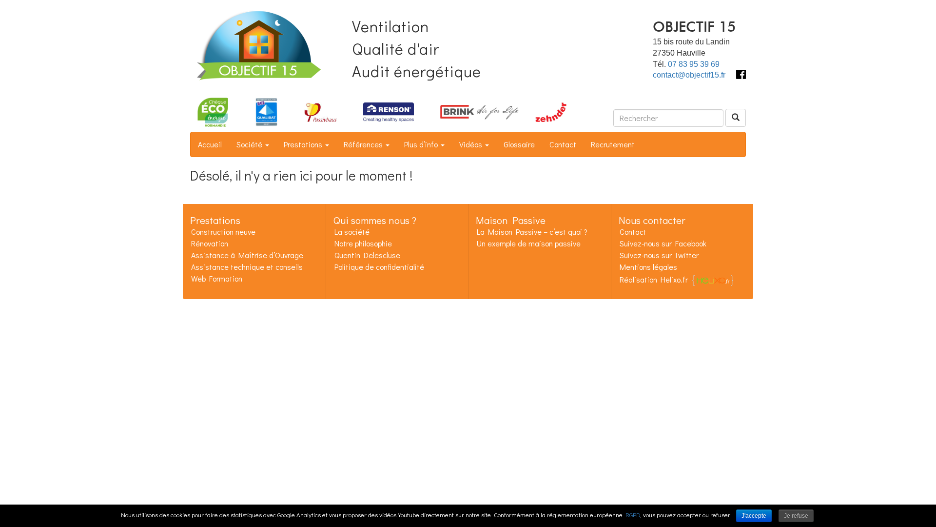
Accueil (210, 144)
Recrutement (613, 144)
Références (364, 144)
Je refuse (796, 515)
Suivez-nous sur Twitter (659, 255)
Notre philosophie (363, 243)
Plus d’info (422, 144)
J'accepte (753, 515)
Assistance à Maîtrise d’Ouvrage (247, 255)
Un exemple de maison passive (529, 243)
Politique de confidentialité (379, 267)
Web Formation (216, 278)
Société (250, 144)
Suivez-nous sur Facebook (663, 243)
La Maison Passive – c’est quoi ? (532, 231)
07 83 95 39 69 (694, 64)
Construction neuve (223, 231)
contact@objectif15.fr (689, 75)
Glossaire (519, 144)
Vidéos (471, 144)
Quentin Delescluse (367, 255)
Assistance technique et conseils (247, 267)
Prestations (304, 144)
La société (352, 231)
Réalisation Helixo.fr (654, 279)
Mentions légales (648, 267)
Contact (562, 144)
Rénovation (209, 243)
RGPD (632, 514)
